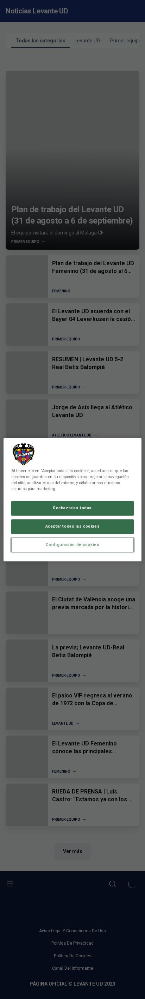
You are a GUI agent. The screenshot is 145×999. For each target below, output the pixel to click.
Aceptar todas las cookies (72, 526)
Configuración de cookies (73, 544)
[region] (72, 499)
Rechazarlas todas (72, 507)
